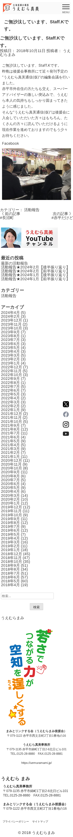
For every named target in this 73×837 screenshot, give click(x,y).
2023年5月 (10, 347)
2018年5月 (10, 581)
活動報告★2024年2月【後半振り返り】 (35, 267)
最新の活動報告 (14, 263)
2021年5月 (10, 441)
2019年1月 (10, 550)
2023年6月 (10, 344)
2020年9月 (10, 472)
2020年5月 (10, 487)
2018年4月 (10, 585)
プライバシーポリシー (16, 821)
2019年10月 (11, 515)
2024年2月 (10, 316)
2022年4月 (10, 398)
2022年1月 (10, 410)
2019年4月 (10, 538)
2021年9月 (10, 425)
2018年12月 (11, 554)
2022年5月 (10, 394)
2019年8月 (10, 523)
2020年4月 (10, 491)
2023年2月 (10, 359)
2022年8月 (10, 383)
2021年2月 (10, 452)
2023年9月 (10, 332)
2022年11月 (11, 371)
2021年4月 (10, 445)
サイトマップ (40, 821)
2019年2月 (10, 546)
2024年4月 (10, 312)
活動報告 (32, 210)
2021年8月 (10, 429)
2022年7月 (10, 386)
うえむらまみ (12, 618)
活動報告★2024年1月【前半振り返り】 (35, 279)
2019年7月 (10, 526)
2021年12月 (11, 414)
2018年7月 (10, 573)
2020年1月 (10, 503)
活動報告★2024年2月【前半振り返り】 (35, 271)
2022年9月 (10, 378)
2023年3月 (10, 355)
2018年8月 (10, 569)
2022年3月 (10, 402)
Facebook (10, 143)
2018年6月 (10, 577)
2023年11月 (11, 324)
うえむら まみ (15, 778)
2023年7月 (10, 340)
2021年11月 (11, 417)
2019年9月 (10, 519)
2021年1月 (10, 456)
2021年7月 (10, 433)
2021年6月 (10, 437)
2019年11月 (11, 511)
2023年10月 (11, 328)
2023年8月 (10, 336)
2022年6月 (10, 390)
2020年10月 (11, 468)
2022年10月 (11, 375)
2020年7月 (10, 480)
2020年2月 (10, 499)
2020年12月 (11, 460)
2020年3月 (10, 495)
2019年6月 (10, 530)
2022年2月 (10, 406)
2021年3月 (10, 449)
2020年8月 (10, 476)
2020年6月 (10, 484)
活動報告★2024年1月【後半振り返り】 (35, 275)
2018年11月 (11, 558)
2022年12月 (11, 367)
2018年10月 (11, 561)
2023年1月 (10, 363)
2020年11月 (11, 464)
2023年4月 (10, 351)
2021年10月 (11, 421)
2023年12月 (11, 320)
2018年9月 (10, 565)
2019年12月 (11, 507)
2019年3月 (10, 542)
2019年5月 (10, 534)
